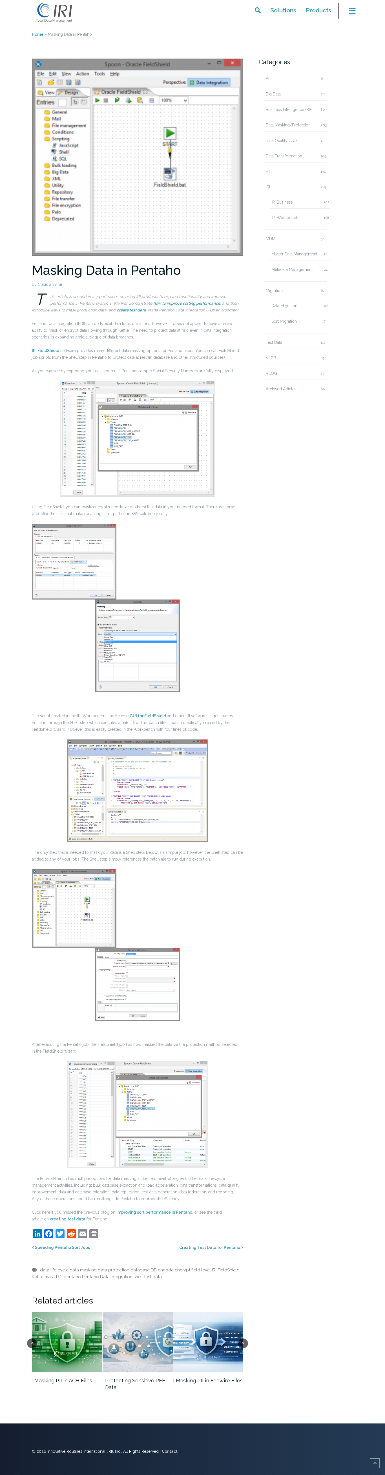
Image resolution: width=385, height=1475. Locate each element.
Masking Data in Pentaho (106, 270)
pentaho (72, 1276)
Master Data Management (294, 254)
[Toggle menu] (348, 12)
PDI (59, 1276)
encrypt (182, 1270)
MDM (270, 239)
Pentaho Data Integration (107, 1276)
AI (267, 78)
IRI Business (282, 202)
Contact (170, 1451)
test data (153, 1276)
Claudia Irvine (50, 284)
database (140, 1270)
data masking (83, 1270)
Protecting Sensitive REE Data (135, 1383)
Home (37, 34)
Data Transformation (284, 156)
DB (154, 1270)
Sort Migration (284, 321)
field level (201, 1270)
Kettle (37, 1276)
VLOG (271, 373)
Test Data (274, 342)
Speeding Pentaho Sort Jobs (62, 1247)
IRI (268, 187)
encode (166, 1270)
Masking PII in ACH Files (63, 1380)
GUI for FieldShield (148, 716)
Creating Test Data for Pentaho (209, 1247)
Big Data (273, 94)
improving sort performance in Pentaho (154, 1212)
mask (50, 1276)
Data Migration (284, 306)
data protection (113, 1270)
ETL (269, 171)
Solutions (283, 10)
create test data (131, 310)
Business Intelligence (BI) (288, 109)
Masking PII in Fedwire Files (209, 1380)
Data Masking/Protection (288, 125)
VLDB (271, 358)
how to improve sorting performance (186, 303)
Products (318, 10)
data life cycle (54, 1270)
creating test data (67, 1219)
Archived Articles (281, 389)
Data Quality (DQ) (281, 140)
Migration (274, 290)
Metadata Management (292, 269)
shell (138, 1276)
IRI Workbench (284, 217)
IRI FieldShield (45, 350)
